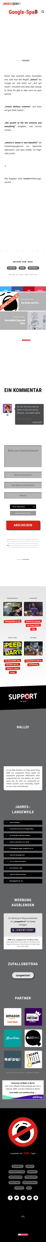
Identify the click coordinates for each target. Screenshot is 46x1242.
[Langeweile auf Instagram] (23, 1197)
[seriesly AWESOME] (33, 1016)
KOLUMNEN (33, 637)
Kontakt (32, 1172)
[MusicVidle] (12, 1038)
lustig (11, 268)
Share (17, 291)
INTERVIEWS (33, 598)
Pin (29, 291)
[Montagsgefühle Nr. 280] (13, 612)
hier (8, 545)
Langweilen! (23, 975)
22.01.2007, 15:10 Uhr (24, 419)
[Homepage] (18, 4)
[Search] (43, 11)
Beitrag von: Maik (23, 262)
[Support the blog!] (23, 697)
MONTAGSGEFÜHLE (12, 598)
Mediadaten (16, 1177)
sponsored (31, 1177)
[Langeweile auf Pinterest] (36, 1197)
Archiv (30, 1166)
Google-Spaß (23, 12)
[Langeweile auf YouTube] (29, 1197)
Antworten (37, 422)
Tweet (5, 291)
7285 (26, 1153)
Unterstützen (17, 1172)
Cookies (19, 1188)
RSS (29, 1188)
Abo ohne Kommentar (23, 513)
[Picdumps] (12, 1059)
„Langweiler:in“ (20, 921)
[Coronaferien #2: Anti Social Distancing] (33, 653)
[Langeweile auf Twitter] (17, 1197)
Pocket (40, 291)
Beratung (14, 1182)
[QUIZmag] (33, 1038)
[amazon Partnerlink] (12, 1016)
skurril (33, 268)
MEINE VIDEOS (12, 637)
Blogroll (17, 1166)
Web (22, 268)
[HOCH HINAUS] (23, 1216)
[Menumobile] (36, 11)
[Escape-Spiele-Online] (33, 1059)
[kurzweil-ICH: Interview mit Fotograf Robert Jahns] (33, 616)
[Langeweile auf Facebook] (10, 1197)
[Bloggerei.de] (23, 1234)
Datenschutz (30, 1182)
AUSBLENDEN (25, 60)
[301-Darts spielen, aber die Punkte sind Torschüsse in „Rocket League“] (13, 657)
